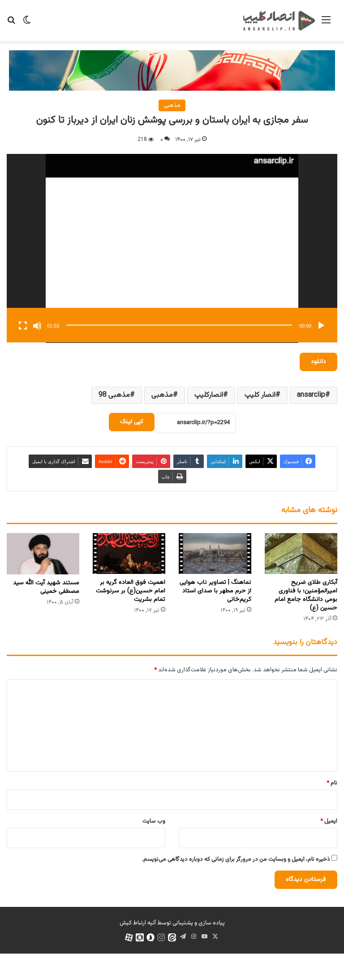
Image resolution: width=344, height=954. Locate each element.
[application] (172, 248)
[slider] (179, 325)
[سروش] (150, 937)
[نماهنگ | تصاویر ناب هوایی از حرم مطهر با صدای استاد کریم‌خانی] (215, 553)
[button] (172, 248)
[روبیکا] (139, 937)
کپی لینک (131, 422)
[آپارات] (129, 937)
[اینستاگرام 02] (161, 937)
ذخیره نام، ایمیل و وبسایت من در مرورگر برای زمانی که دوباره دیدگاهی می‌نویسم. (236, 859)
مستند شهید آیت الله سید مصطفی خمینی (46, 587)
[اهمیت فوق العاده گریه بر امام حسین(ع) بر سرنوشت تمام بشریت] (129, 553)
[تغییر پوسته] (26, 24)
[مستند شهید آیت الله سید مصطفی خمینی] (43, 553)
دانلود (318, 362)
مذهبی (172, 105)
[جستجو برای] (11, 24)
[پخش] (321, 325)
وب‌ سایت (153, 821)
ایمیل (328, 821)
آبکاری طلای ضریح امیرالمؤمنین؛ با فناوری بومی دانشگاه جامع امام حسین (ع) (306, 595)
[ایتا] (172, 937)
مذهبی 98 (114, 395)
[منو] (326, 24)
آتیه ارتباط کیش (138, 923)
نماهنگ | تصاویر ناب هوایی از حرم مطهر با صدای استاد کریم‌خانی (215, 591)
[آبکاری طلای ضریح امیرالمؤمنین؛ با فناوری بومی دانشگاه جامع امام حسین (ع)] (301, 553)
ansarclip (311, 395)
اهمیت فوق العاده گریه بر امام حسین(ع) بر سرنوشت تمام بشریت (130, 591)
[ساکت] (37, 325)
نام (332, 783)
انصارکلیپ (208, 395)
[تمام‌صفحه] (22, 325)
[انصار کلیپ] (279, 20)
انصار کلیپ (260, 395)
